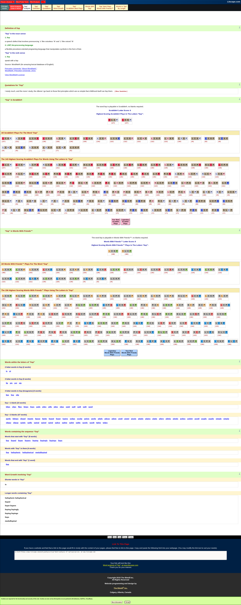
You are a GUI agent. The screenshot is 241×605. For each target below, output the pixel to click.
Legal (119, 537)
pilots (114, 419)
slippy (8, 423)
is (6, 371)
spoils (85, 423)
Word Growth (58, 7)
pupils (211, 419)
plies (56, 407)
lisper (58, 419)
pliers (161, 419)
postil (197, 419)
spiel (68, 407)
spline (64, 423)
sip (20, 383)
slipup (15, 423)
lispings (52, 441)
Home (110, 537)
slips (62, 407)
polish (190, 419)
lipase (37, 419)
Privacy (124, 537)
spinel (43, 423)
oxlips (72, 419)
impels (30, 419)
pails (38, 407)
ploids (175, 419)
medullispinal (41, 452)
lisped (51, 419)
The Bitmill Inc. (121, 588)
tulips (105, 423)
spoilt (92, 423)
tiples (98, 423)
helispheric (16, 452)
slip (17, 395)
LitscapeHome (4, 7)
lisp (12, 395)
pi (10, 371)
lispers (28, 441)
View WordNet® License (15, 75)
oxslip (79, 419)
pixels (133, 419)
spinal (36, 423)
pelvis (86, 419)
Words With (89, 7)
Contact (131, 537)
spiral (50, 423)
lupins (65, 419)
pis (11, 383)
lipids (44, 419)
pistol (126, 419)
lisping (35, 441)
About (115, 537)
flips (20, 407)
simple (219, 419)
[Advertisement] (120, 18)
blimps (15, 419)
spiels (23, 423)
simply (226, 419)
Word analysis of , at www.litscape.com (120, 565)
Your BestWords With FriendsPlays (129, 353)
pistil (120, 419)
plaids (140, 419)
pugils (204, 419)
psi (15, 383)
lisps (32, 407)
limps (26, 407)
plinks (168, 419)
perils (93, 419)
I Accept (127, 602)
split (85, 407)
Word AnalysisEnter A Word (15, 7)
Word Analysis (35, 2)
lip (7, 383)
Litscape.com (233, 2)
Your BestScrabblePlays (115, 221)
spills (29, 423)
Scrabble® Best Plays (74, 7)
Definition (36, 7)
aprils (8, 419)
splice (57, 423)
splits (78, 423)
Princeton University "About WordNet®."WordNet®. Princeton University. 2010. (21, 70)
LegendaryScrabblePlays (125, 221)
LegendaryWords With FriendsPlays (112, 353)
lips (7, 395)
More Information (117, 602)
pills (50, 407)
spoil (90, 407)
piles (44, 407)
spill (73, 407)
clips (14, 407)
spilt (79, 407)
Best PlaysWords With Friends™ (105, 7)
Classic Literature (6, 2)
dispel (23, 419)
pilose (107, 419)
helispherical (28, 452)
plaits (154, 419)
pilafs (100, 419)
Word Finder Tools (22, 2)
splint (71, 423)
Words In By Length (121, 7)
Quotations (47, 7)
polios (182, 419)
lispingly (44, 441)
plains (148, 419)
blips (8, 407)
